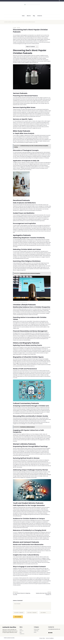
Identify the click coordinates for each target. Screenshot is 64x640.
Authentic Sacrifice (7, 21)
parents (26, 322)
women (33, 448)
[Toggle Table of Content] (36, 47)
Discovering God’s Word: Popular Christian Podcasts (30, 30)
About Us (29, 15)
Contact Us (39, 15)
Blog (34, 15)
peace (34, 210)
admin (15, 27)
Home (23, 15)
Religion (13, 21)
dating (14, 313)
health (17, 474)
